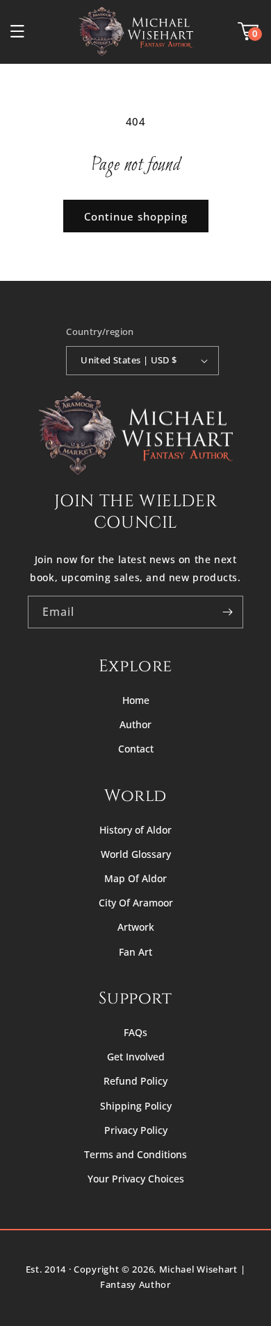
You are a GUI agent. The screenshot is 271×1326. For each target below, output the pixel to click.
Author (135, 724)
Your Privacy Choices (136, 1178)
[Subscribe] (227, 612)
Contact (136, 748)
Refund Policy (135, 1080)
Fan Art (135, 951)
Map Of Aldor (135, 878)
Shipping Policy (136, 1105)
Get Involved (136, 1056)
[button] (17, 31)
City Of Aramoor (136, 902)
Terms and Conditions (135, 1154)
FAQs (135, 1032)
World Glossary (136, 854)
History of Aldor (135, 829)
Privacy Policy (135, 1130)
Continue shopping (136, 216)
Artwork (135, 926)
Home (135, 700)
